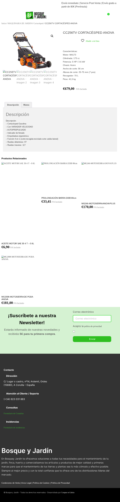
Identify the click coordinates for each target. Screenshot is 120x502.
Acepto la (87, 326)
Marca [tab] (26, 105)
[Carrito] (108, 15)
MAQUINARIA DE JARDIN (20, 23)
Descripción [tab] (13, 105)
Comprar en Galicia (67, 492)
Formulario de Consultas (14, 413)
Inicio (3, 23)
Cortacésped (38, 23)
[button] (12, 13)
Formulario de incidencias (14, 428)
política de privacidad (93, 326)
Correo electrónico (83, 312)
